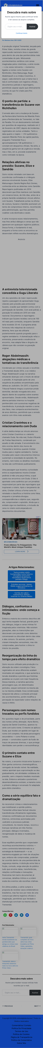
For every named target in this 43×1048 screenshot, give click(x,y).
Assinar (32, 26)
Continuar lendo (21, 33)
